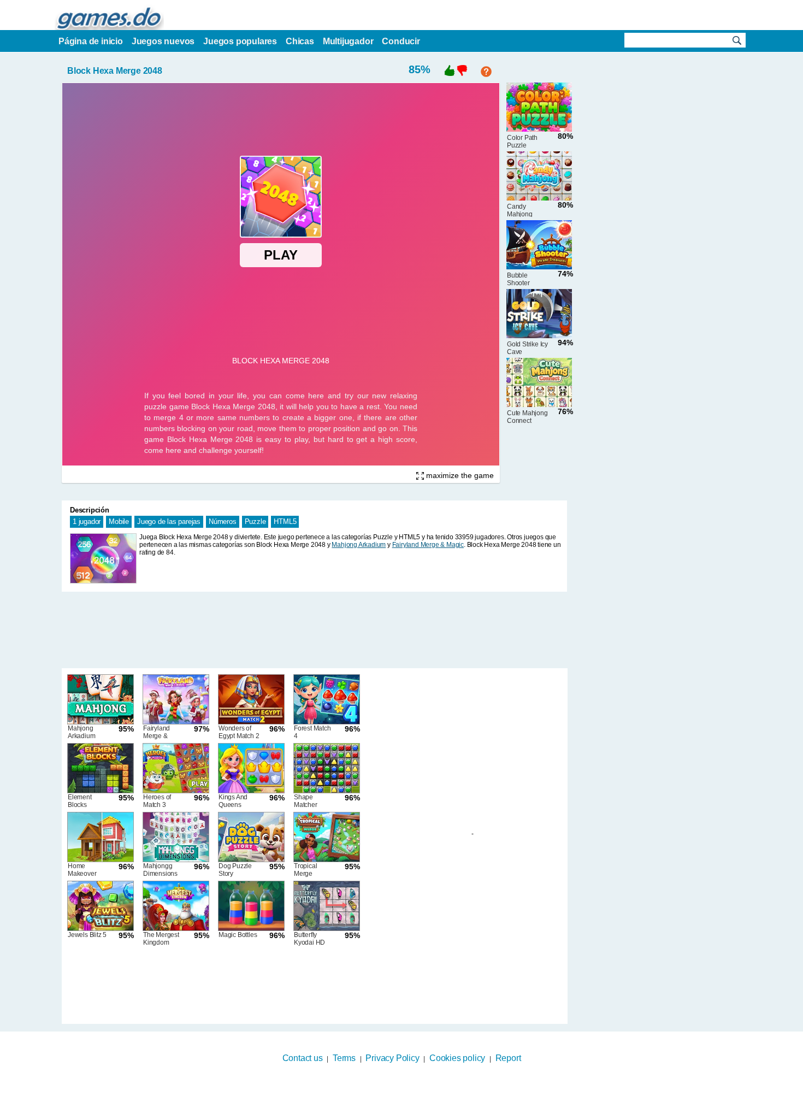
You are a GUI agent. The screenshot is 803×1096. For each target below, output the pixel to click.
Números (223, 521)
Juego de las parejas (168, 521)
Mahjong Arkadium (359, 545)
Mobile (119, 521)
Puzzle (255, 521)
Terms (344, 1058)
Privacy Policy (392, 1058)
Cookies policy (457, 1058)
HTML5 (285, 521)
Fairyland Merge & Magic (428, 545)
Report (508, 1058)
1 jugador (87, 521)
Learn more (394, 1089)
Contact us (302, 1058)
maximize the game (459, 475)
